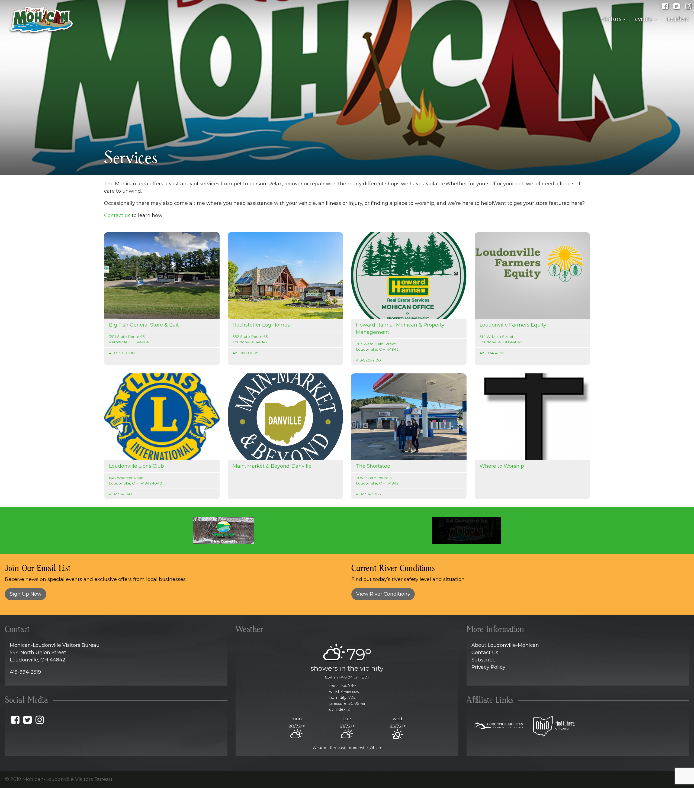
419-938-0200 (122, 353)
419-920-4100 (368, 360)
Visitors (611, 19)
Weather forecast (347, 747)
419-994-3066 (368, 494)
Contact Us (484, 652)
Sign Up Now (25, 594)
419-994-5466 (121, 494)
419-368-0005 (245, 353)
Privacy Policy (488, 667)
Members (677, 19)
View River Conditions (383, 594)
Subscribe (483, 660)
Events (643, 19)
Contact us (117, 215)
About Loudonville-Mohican (505, 645)
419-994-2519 (25, 672)
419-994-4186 (491, 353)
